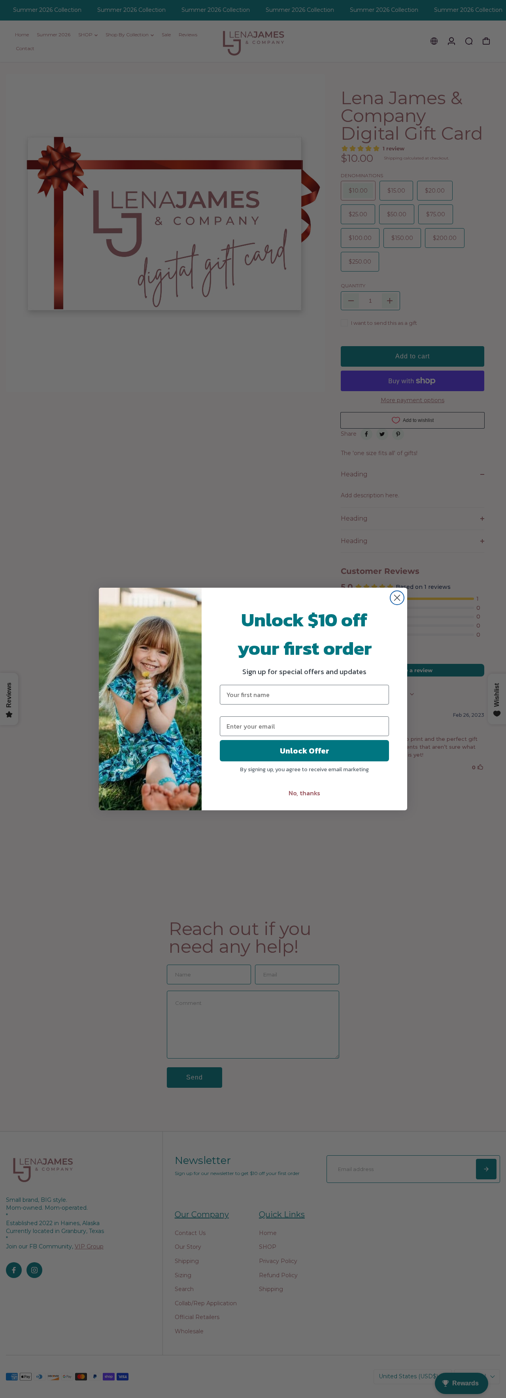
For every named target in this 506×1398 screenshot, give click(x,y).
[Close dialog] (397, 598)
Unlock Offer (304, 751)
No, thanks (304, 793)
